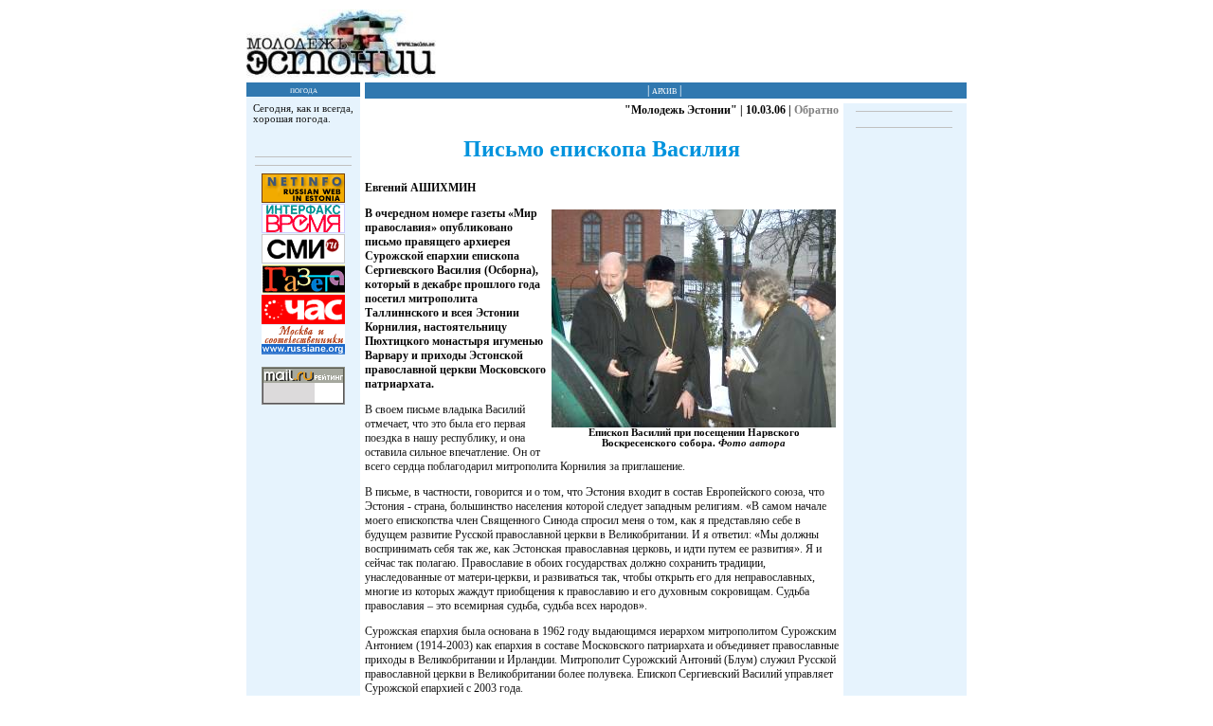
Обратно (816, 110)
